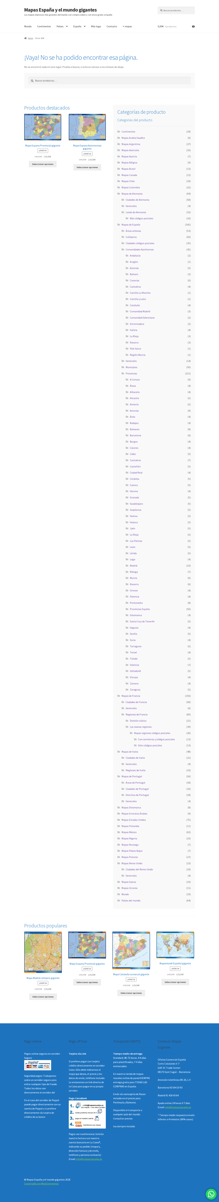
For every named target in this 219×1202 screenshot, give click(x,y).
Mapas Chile (128, 181)
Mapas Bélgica (129, 162)
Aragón (134, 261)
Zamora (134, 683)
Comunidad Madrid (140, 311)
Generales (131, 206)
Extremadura (137, 323)
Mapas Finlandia (130, 826)
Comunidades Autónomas (140, 249)
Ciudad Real (136, 472)
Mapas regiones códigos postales (152, 733)
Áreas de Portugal (135, 782)
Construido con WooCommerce (41, 1183)
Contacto (112, 26)
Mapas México (129, 832)
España (77, 26)
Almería (134, 404)
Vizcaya (134, 677)
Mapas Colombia (131, 187)
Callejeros (131, 237)
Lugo (132, 559)
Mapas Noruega (130, 844)
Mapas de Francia (131, 695)
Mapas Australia (130, 150)
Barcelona (135, 435)
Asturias (134, 268)
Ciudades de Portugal (137, 788)
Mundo (28, 26)
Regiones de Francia (136, 714)
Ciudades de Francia (136, 702)
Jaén (132, 528)
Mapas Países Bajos (132, 850)
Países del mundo (131, 900)
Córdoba (134, 478)
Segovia (134, 627)
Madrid (133, 565)
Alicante (134, 398)
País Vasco (135, 348)
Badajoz (134, 423)
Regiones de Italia (135, 770)
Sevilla (133, 633)
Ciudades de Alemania (137, 199)
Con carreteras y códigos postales (156, 739)
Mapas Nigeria (129, 838)
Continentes (44, 26)
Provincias (131, 373)
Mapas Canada (129, 175)
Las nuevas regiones (141, 726)
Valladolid (135, 671)
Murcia (133, 578)
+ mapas (127, 26)
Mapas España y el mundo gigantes (60, 10)
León (132, 547)
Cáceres (134, 447)
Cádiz (133, 454)
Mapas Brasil (128, 168)
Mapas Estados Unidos (134, 819)
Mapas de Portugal (132, 776)
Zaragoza (135, 689)
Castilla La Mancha (140, 292)
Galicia (133, 330)
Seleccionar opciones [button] (42, 164)
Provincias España (140, 609)
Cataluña (135, 305)
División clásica (138, 720)
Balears (134, 274)
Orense (134, 590)
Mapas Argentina (131, 144)
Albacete (135, 392)
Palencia (134, 596)
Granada (134, 497)
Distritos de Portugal (137, 795)
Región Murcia (137, 354)
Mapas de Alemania (132, 193)
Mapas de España (131, 224)
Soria (132, 640)
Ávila (132, 416)
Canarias (134, 280)
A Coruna (135, 379)
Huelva (133, 516)
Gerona (134, 491)
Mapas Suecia (129, 881)
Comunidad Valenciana (142, 317)
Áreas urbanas (133, 230)
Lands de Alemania (136, 212)
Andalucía (135, 255)
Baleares (134, 429)
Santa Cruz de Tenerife (142, 621)
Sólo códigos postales (150, 745)
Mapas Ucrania (129, 888)
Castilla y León (138, 299)
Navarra (134, 342)
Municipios (131, 367)
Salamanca (136, 615)
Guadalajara (136, 503)
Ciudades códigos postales (140, 243)
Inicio (30, 38)
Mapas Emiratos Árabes (134, 813)
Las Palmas (136, 540)
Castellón (135, 466)
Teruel (133, 652)
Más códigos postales (141, 218)
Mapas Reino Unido (132, 863)
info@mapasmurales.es (89, 1159)
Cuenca (134, 485)
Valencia (134, 664)
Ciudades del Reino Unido (139, 869)
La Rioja (134, 336)
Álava (133, 385)
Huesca (134, 522)
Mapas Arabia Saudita (133, 137)
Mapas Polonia (130, 857)
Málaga (134, 571)
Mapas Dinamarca (131, 807)
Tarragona (135, 646)
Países (60, 26)
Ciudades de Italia (135, 757)
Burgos (134, 441)
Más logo (96, 26)
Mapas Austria (129, 156)
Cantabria (135, 286)
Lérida (133, 553)
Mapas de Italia (130, 751)
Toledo (134, 658)
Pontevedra (136, 602)
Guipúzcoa (135, 509)
